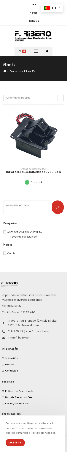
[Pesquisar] (58, 207)
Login (33, 4)
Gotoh (11, 253)
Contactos (33, 21)
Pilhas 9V (29, 71)
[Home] (4, 71)
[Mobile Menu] (36, 51)
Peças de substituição (33, 168)
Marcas (33, 13)
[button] (62, 124)
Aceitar (15, 442)
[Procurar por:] (47, 51)
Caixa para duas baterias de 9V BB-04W (33, 172)
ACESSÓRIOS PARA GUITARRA (24, 232)
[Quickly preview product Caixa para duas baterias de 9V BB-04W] (62, 114)
